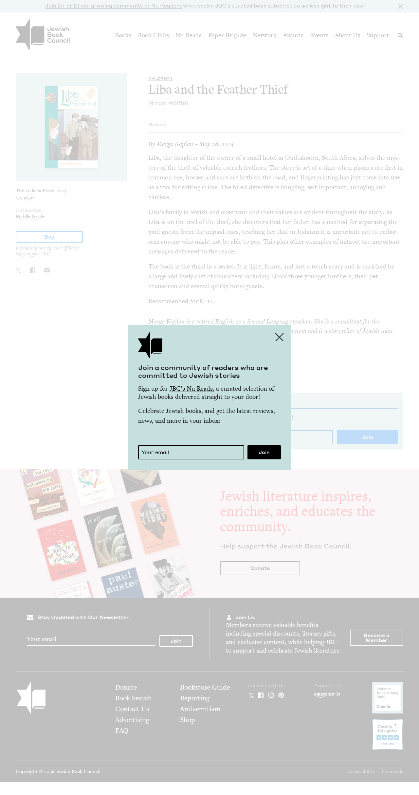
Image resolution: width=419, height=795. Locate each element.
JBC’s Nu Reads (191, 388)
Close (279, 337)
